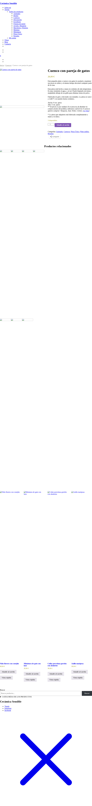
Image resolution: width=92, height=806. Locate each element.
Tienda (6, 10)
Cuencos (16, 18)
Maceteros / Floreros (20, 28)
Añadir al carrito (62, 125)
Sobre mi (7, 8)
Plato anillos (84, 132)
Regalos (16, 36)
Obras (6, 40)
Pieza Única (17, 34)
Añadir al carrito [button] (8, 672)
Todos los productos (16, 12)
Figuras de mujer (19, 24)
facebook (7, 710)
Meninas (16, 30)
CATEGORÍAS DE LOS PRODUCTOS (17, 697)
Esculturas (17, 22)
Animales (16, 14)
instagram (7, 708)
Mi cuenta (12, 38)
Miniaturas (17, 32)
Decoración (17, 20)
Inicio (2, 65)
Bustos (15, 16)
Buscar (2, 690)
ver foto (86, 111)
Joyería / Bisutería (19, 26)
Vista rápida (6, 678)
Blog (6, 42)
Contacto (7, 44)
